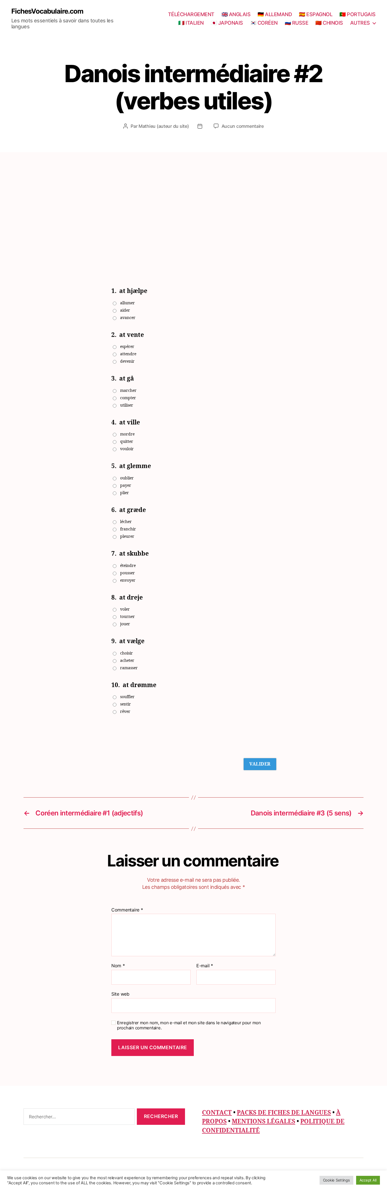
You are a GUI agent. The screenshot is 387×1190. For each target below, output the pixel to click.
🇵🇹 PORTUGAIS (357, 14)
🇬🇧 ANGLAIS (236, 14)
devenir (127, 361)
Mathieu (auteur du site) (164, 126)
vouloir (127, 449)
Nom (118, 965)
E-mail (204, 965)
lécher (126, 521)
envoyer (127, 580)
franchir (128, 529)
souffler (127, 696)
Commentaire (127, 910)
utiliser (126, 405)
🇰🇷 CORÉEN (264, 23)
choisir (126, 653)
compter (128, 398)
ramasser (129, 668)
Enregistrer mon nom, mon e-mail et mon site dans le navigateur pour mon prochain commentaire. (189, 1025)
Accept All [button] (368, 1180)
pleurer (127, 536)
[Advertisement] (193, 194)
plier (124, 492)
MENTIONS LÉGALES (263, 1121)
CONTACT (217, 1113)
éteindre (128, 565)
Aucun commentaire (243, 126)
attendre (128, 354)
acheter (127, 660)
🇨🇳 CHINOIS (329, 23)
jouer (125, 624)
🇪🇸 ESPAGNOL (315, 14)
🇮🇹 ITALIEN (191, 23)
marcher (128, 390)
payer (125, 485)
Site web (120, 993)
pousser (127, 573)
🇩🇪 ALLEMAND (275, 14)
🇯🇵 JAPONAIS (227, 23)
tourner (127, 616)
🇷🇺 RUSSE (297, 23)
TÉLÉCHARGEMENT (191, 14)
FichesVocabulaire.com (47, 11)
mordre (127, 434)
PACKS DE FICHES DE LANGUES (284, 1113)
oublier (127, 478)
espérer (127, 346)
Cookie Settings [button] (336, 1180)
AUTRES (360, 23)
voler (125, 609)
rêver (125, 711)
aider (125, 310)
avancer (127, 317)
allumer (127, 303)
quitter (126, 441)
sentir (125, 704)
